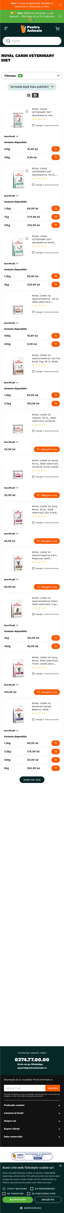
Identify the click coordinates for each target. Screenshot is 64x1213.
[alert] (32, 1187)
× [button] (60, 1166)
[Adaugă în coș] (55, 149)
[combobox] (32, 41)
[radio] (28, 95)
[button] (32, 75)
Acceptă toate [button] (18, 1199)
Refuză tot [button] (48, 1199)
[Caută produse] (9, 41)
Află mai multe (44, 1182)
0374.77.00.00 (32, 1059)
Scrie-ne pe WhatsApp (30, 1064)
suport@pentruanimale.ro (32, 1067)
